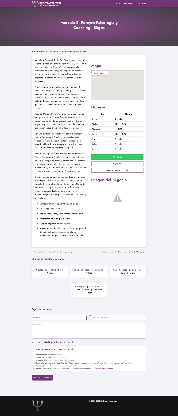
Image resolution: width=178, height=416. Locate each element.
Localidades (141, 3)
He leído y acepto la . (53, 341)
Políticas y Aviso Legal (109, 401)
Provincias (128, 3)
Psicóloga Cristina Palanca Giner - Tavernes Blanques (54, 252)
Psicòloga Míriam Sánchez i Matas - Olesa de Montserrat (122, 252)
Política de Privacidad (63, 341)
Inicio (118, 3)
